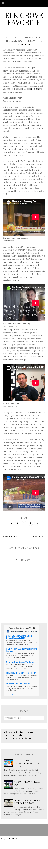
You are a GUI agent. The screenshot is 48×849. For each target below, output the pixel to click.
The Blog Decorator (16, 839)
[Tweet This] (11, 523)
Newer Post (10, 536)
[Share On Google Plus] (24, 523)
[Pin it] (30, 523)
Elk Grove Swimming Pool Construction (22, 732)
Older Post (38, 536)
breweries (24, 44)
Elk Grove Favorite (24, 18)
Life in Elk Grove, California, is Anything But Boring (27, 763)
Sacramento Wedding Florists (17, 738)
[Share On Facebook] (17, 523)
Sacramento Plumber (13, 735)
